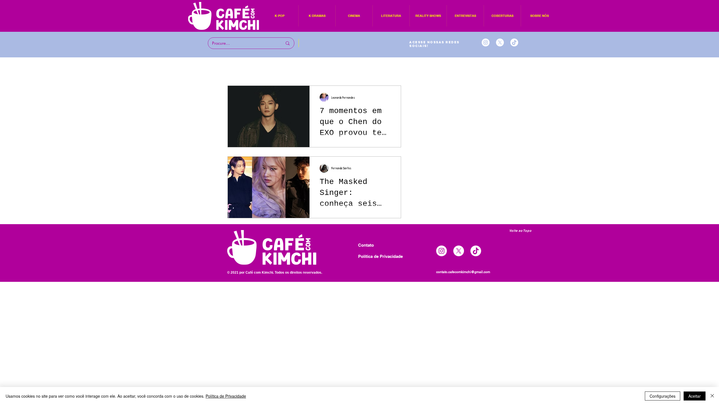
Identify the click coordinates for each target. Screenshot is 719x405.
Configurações (662, 396)
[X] (500, 42)
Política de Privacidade (226, 396)
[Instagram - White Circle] (486, 42)
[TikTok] (514, 42)
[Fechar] (712, 396)
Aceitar (694, 396)
